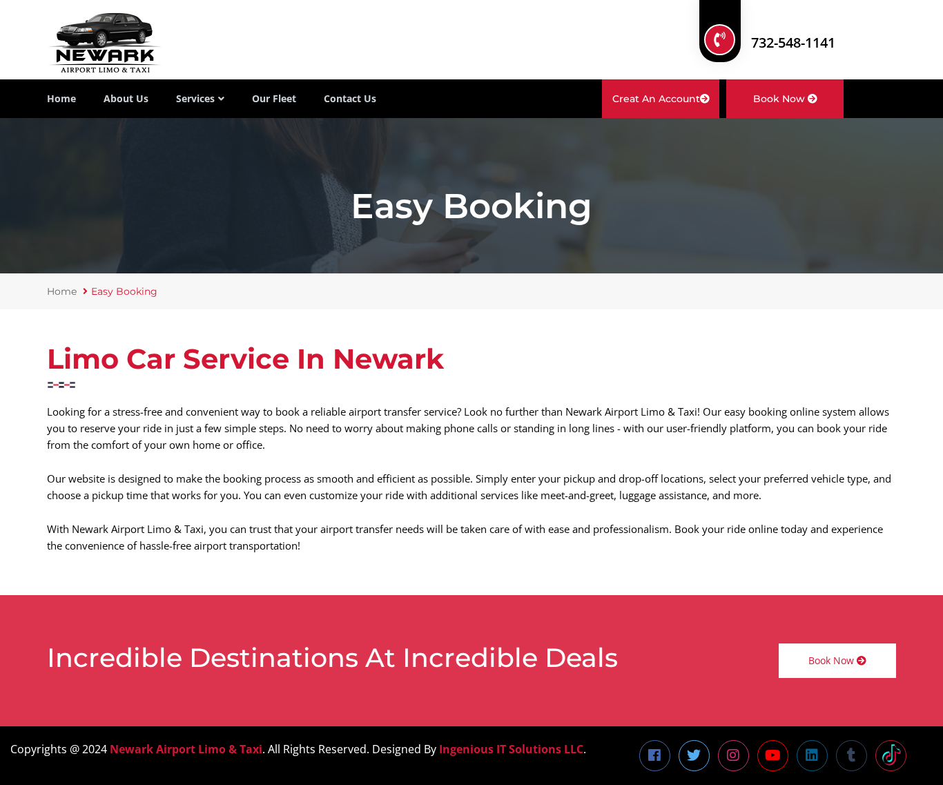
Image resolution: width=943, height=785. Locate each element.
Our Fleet (274, 98)
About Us (126, 98)
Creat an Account (656, 99)
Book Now (780, 99)
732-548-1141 (793, 42)
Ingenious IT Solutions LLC (511, 749)
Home (61, 98)
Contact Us (350, 98)
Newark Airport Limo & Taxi (186, 749)
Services (195, 98)
